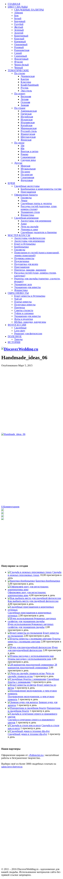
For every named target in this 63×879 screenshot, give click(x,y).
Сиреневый (20, 56)
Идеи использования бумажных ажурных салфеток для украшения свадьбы (30, 625)
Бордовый (19, 21)
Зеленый (19, 30)
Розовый (19, 47)
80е (22, 148)
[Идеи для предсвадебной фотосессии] (29, 647)
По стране (19, 108)
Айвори (18, 12)
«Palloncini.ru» (36, 755)
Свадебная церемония (26, 217)
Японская (26, 139)
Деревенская (28, 76)
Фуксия (18, 61)
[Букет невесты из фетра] (22, 685)
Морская (25, 165)
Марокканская (29, 128)
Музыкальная (28, 168)
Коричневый (21, 35)
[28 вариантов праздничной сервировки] (31, 664)
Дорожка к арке (29, 229)
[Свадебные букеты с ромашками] (27, 679)
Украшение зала (23, 284)
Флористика (27, 215)
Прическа (19, 307)
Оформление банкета (26, 194)
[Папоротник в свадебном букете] (27, 708)
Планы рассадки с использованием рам (29, 659)
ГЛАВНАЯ (14, 4)
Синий (18, 53)
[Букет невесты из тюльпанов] (25, 633)
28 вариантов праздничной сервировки (32, 666)
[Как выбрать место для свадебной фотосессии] (34, 598)
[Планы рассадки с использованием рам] (31, 656)
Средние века (28, 160)
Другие (18, 163)
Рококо (24, 154)
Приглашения (28, 191)
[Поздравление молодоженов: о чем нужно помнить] (35, 693)
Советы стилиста (23, 310)
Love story (19, 330)
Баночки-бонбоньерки (48, 580)
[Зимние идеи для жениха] (23, 702)
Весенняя (26, 96)
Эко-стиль (26, 90)
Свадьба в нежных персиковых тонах (34, 573)
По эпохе (19, 142)
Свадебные (20, 327)
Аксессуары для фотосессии (29, 238)
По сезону (19, 93)
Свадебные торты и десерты (36, 203)
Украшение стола (30, 212)
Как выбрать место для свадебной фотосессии (33, 601)
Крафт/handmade (30, 85)
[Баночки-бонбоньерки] (21, 580)
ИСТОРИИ (14, 342)
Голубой (18, 24)
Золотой (18, 32)
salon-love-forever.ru (11, 766)
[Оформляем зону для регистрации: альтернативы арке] (35, 589)
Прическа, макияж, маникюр (30, 270)
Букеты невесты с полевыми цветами (34, 640)
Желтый (18, 27)
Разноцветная (21, 50)
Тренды (18, 339)
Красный (19, 38)
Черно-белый (21, 64)
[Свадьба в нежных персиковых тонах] (30, 572)
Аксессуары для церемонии (36, 220)
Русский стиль (29, 131)
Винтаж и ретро (29, 151)
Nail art (18, 298)
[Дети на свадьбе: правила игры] (26, 673)
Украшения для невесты (27, 287)
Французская (28, 134)
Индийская (27, 116)
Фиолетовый (21, 58)
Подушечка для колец (26, 264)
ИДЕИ (11, 183)
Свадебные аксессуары (27, 186)
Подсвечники (21, 261)
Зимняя (25, 105)
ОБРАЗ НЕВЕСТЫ (18, 293)
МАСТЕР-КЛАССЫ (19, 235)
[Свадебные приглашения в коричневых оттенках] (35, 609)
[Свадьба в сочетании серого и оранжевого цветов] (35, 716)
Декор (24, 200)
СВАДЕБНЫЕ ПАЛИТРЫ (29, 9)
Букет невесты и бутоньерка (29, 296)
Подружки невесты (25, 304)
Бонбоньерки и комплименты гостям (41, 189)
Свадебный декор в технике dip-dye (27, 734)
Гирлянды (26, 197)
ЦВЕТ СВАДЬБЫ (18, 6)
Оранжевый (20, 44)
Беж (16, 15)
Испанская (26, 119)
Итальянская (28, 122)
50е (22, 145)
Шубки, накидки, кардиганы (30, 322)
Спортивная (27, 177)
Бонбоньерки (21, 246)
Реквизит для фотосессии (28, 333)
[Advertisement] (31, 398)
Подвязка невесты (24, 258)
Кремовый (20, 41)
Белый (17, 18)
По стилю (19, 73)
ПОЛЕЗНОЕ (15, 336)
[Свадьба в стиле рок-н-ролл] (24, 725)
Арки (24, 223)
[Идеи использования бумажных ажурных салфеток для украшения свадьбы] (35, 621)
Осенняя (25, 102)
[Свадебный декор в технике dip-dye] (29, 731)
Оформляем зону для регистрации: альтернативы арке (27, 594)
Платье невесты (23, 301)
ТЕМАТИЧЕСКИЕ (18, 70)
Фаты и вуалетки (23, 319)
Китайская (26, 125)
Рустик (24, 87)
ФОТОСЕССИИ (17, 324)
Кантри (25, 79)
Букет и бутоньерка (25, 244)
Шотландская (28, 137)
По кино (25, 171)
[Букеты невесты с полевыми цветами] (30, 638)
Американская (29, 111)
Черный (18, 67)
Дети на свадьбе (29, 226)
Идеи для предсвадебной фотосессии (33, 649)
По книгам (27, 174)
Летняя (24, 99)
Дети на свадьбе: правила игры (31, 675)
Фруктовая (27, 180)
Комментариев (10, 506)
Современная (28, 157)
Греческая (26, 113)
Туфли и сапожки (24, 313)
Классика (26, 82)
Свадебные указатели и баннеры (39, 232)
